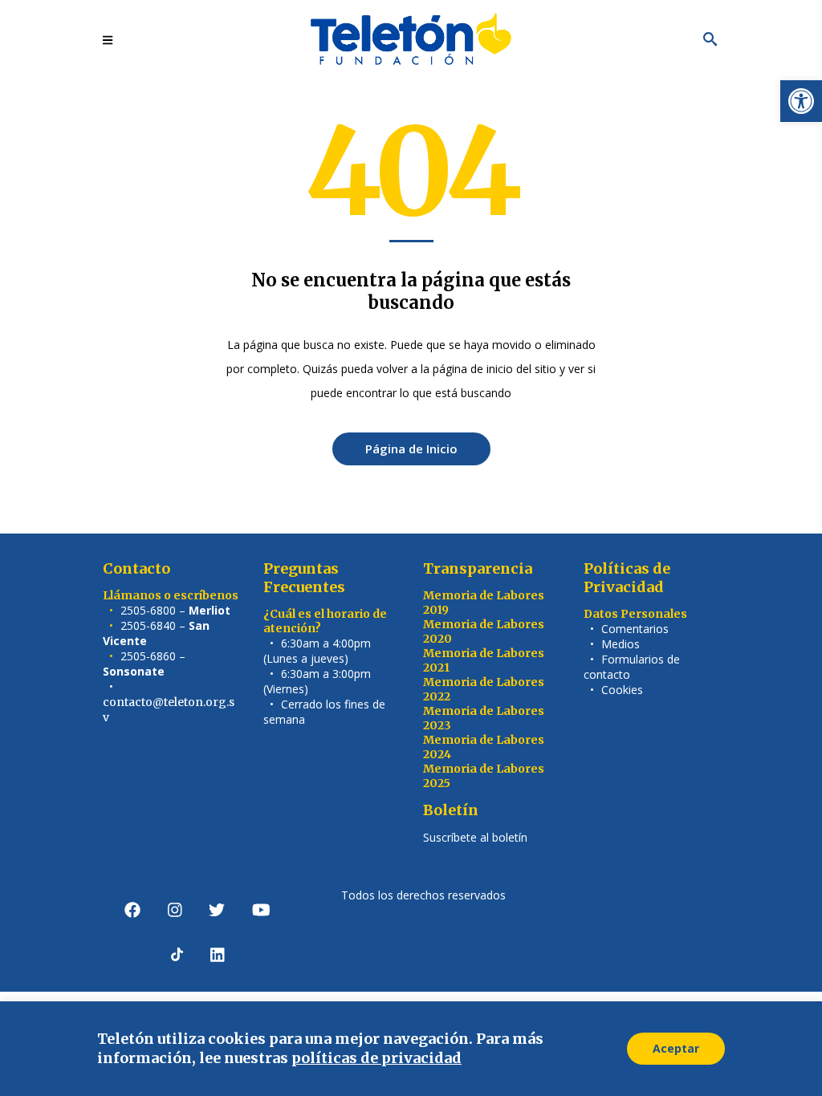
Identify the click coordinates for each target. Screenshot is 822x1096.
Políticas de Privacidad (627, 577)
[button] (801, 101)
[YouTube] (261, 909)
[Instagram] (175, 909)
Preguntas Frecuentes (304, 577)
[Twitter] (217, 909)
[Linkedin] (217, 954)
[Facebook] (132, 909)
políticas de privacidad (376, 1058)
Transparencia (477, 568)
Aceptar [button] (676, 1048)
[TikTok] (177, 954)
